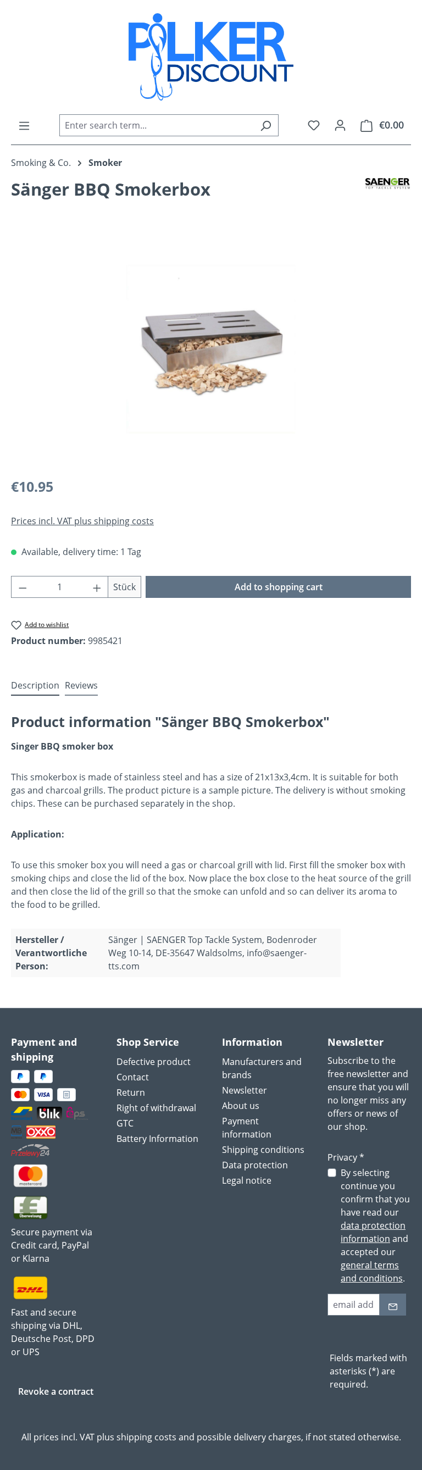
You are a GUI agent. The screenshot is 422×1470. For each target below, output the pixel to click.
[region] (211, 349)
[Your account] (340, 125)
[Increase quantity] (97, 587)
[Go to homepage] (211, 57)
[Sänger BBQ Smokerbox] (210, 349)
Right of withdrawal (156, 1108)
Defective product (153, 1062)
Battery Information (157, 1139)
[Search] (266, 125)
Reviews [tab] (81, 685)
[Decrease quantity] (22, 587)
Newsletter (244, 1090)
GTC (125, 1123)
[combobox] (156, 125)
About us (240, 1106)
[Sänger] (388, 193)
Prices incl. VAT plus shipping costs (82, 521)
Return (130, 1092)
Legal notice (246, 1180)
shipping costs (146, 1437)
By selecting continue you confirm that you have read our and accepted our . (375, 1225)
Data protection (255, 1165)
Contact (132, 1077)
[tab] (35, 686)
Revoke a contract (55, 1391)
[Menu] (24, 125)
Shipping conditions (263, 1150)
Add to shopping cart (279, 587)
